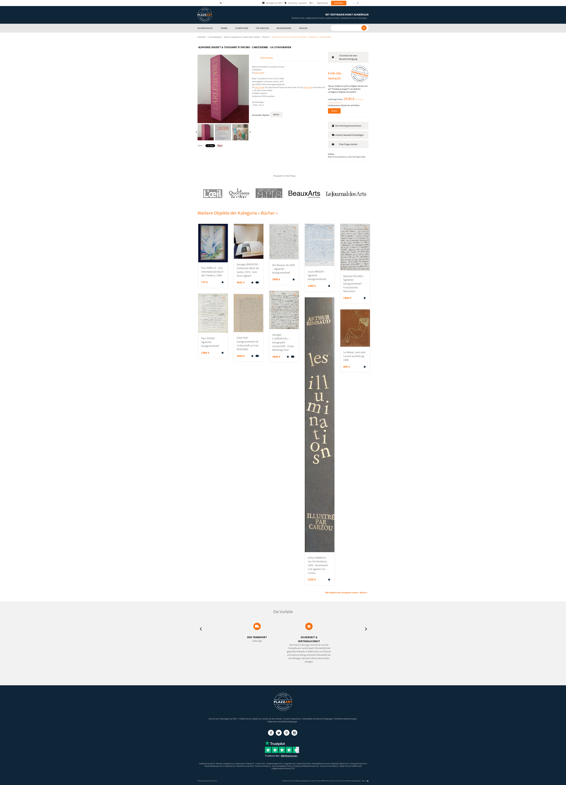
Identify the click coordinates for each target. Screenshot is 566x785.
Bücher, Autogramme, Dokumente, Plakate (242, 37)
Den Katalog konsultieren (348, 125)
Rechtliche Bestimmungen (346, 718)
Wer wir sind (214, 718)
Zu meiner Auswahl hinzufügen (348, 134)
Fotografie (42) (289, 763)
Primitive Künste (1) (263, 766)
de (358, 3)
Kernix (364, 781)
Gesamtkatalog (214, 37)
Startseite (201, 37)
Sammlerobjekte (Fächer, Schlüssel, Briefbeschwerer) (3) (295, 766)
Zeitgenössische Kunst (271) (283, 768)
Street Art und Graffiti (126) (351, 766)
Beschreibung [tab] (266, 57)
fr (349, 3)
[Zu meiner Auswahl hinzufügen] (224, 228)
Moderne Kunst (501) (245, 766)
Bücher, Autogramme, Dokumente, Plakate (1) (235, 763)
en (353, 3)
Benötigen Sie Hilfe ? (229, 718)
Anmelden (338, 3)
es (365, 3)
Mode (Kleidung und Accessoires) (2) (220, 766)
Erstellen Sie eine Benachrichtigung (348, 57)
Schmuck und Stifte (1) (329, 766)
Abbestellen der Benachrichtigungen (318, 718)
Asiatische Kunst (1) (207, 763)
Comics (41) (260, 763)
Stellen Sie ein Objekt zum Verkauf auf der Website (261, 718)
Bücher (266, 37)
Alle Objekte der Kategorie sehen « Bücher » (346, 592)
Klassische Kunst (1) (358, 763)
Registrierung (322, 3)
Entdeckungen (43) (274, 763)
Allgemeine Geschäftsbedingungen (282, 721)
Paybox (358, 781)
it (361, 3)
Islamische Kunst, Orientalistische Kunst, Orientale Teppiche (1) (323, 763)
